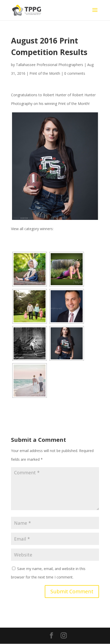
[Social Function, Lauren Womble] (30, 380)
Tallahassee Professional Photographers (49, 64)
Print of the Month (44, 73)
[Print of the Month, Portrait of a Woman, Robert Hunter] (55, 166)
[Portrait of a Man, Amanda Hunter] (67, 306)
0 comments (74, 73)
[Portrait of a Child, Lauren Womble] (30, 269)
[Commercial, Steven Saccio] (67, 269)
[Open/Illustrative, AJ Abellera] (30, 343)
